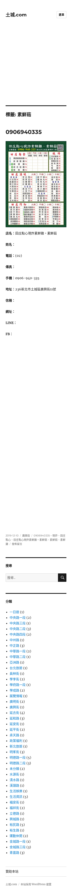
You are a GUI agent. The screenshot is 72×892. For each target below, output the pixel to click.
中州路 (14, 640)
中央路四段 (18, 634)
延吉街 (14, 713)
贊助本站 (12, 871)
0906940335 (24, 132)
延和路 (14, 718)
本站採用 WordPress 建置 (36, 884)
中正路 (14, 646)
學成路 (14, 690)
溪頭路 (14, 785)
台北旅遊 (16, 668)
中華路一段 (18, 651)
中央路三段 (18, 623)
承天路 (14, 735)
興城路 (14, 819)
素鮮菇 (54, 539)
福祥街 (14, 808)
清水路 (14, 780)
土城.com (16, 15)
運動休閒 (16, 836)
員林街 (14, 674)
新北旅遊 (16, 746)
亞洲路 (14, 662)
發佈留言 (17, 543)
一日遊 (14, 612)
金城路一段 (18, 841)
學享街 (14, 679)
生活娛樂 (16, 791)
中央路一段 (18, 618)
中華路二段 (18, 657)
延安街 (14, 724)
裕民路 (14, 825)
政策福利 (16, 741)
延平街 (14, 730)
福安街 (14, 802)
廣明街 (14, 702)
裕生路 (14, 830)
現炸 (55, 535)
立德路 (14, 813)
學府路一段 (18, 685)
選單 (61, 14)
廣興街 (26, 535)
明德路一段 (18, 757)
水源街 (14, 774)
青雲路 (14, 853)
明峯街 (14, 752)
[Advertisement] (36, 67)
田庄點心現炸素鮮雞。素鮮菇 (30, 539)
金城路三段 (18, 847)
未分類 (14, 769)
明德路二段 (18, 763)
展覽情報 (16, 696)
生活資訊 (16, 797)
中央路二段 (18, 629)
